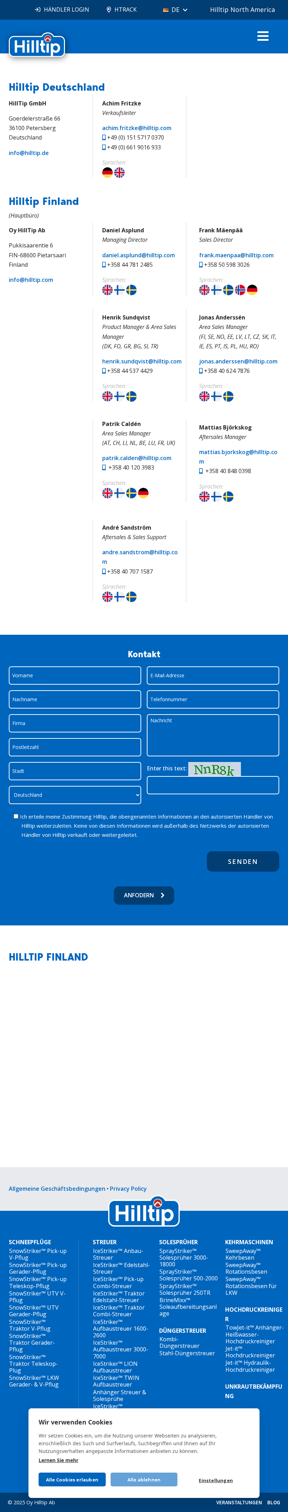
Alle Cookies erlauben (72, 1480)
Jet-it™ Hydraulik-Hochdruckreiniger (250, 1366)
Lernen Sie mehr (58, 1460)
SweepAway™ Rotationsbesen (246, 1268)
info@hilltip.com (31, 280)
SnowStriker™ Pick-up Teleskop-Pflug (38, 1282)
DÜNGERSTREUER (182, 1331)
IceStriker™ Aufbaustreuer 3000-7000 (120, 1349)
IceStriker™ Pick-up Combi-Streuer (118, 1282)
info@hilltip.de (29, 153)
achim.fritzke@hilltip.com (136, 128)
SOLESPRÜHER (178, 1242)
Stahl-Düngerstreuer (187, 1353)
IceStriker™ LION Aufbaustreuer (115, 1367)
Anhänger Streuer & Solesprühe (119, 1395)
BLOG (273, 1502)
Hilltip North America (242, 9)
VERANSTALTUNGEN (239, 1502)
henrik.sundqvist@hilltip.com (142, 361)
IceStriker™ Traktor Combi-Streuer (119, 1311)
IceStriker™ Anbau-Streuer (118, 1254)
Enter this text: (167, 768)
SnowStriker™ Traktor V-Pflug (30, 1325)
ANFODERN (139, 895)
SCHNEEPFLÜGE (30, 1242)
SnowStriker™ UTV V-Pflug (37, 1297)
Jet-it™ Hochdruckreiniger (250, 1352)
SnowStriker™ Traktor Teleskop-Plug (33, 1363)
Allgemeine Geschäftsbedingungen (57, 1189)
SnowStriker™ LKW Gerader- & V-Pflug (34, 1381)
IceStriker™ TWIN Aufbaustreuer (116, 1381)
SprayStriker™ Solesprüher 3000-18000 (183, 1257)
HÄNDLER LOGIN (66, 9)
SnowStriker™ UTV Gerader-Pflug (34, 1311)
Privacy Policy (128, 1189)
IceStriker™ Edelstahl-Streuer (121, 1268)
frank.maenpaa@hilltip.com (236, 255)
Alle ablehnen (144, 1480)
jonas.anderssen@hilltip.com (238, 361)
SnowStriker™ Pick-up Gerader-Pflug (38, 1268)
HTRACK (125, 9)
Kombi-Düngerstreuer (179, 1342)
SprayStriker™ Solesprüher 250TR (184, 1289)
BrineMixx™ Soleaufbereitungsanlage (188, 1306)
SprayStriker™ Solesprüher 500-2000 (188, 1275)
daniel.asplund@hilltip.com (138, 255)
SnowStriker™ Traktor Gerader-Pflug (32, 1342)
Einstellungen (216, 1480)
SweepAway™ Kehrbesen (243, 1254)
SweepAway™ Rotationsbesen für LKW (251, 1285)
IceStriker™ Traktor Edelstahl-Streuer (119, 1297)
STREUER (105, 1242)
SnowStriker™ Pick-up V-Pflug (38, 1254)
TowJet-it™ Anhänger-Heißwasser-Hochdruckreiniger (254, 1334)
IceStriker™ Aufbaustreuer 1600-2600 (120, 1328)
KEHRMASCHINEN (249, 1242)
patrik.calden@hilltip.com (136, 458)
